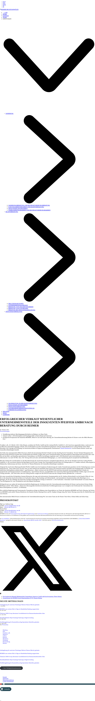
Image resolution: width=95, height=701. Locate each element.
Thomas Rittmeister (65, 448)
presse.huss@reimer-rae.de (12, 510)
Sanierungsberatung (15, 513)
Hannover (5, 634)
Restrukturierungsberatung (27, 513)
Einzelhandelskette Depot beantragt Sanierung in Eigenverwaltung (17, 617)
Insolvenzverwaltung (42, 513)
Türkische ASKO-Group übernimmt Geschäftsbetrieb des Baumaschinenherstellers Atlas (22, 613)
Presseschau (5, 624)
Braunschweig (6, 641)
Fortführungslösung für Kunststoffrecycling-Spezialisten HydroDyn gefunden (19, 622)
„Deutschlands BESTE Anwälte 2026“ (32, 520)
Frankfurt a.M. (6, 633)
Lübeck (5, 636)
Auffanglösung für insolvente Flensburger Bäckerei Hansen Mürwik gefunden (19, 604)
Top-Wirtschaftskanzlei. (58, 520)
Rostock (5, 637)
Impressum (5, 678)
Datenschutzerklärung (8, 680)
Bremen (5, 643)
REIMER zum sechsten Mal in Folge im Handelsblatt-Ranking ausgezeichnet (19, 609)
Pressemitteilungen (5, 431)
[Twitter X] (36, 593)
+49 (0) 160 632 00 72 (10, 507)
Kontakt (5, 677)
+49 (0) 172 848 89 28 (10, 512)
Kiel (4, 631)
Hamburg (5, 630)
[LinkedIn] (0, 593)
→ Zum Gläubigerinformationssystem (11, 668)
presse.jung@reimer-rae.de (12, 505)
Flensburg (5, 640)
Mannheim (5, 639)
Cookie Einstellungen (8, 681)
